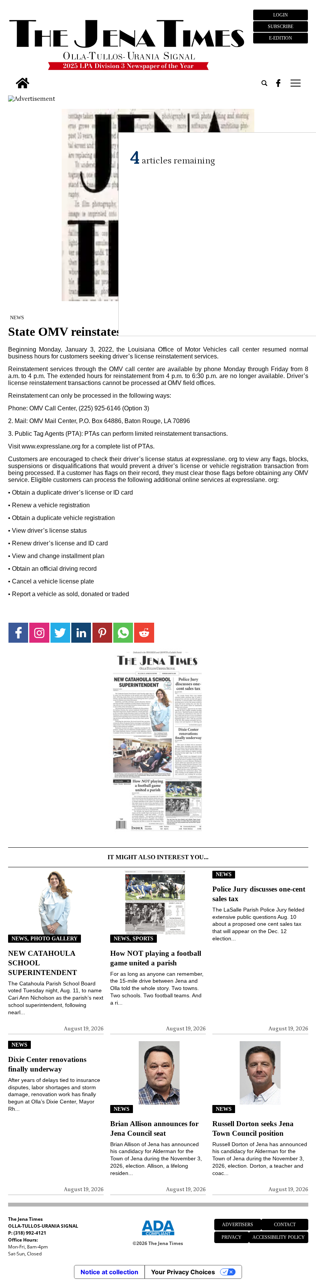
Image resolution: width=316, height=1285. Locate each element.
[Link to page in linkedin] (81, 632)
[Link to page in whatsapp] (123, 632)
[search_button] (264, 83)
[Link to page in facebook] (18, 632)
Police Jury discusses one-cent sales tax (258, 894)
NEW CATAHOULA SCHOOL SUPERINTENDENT (42, 963)
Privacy (232, 1237)
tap (295, 83)
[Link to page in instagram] (39, 632)
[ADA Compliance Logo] (158, 1236)
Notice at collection (109, 1272)
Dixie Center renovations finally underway (47, 1064)
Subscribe (280, 26)
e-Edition (280, 38)
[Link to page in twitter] (60, 632)
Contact (285, 1224)
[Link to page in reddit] (144, 632)
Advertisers (237, 1224)
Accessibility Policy (278, 1237)
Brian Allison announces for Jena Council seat (154, 1128)
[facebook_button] (278, 83)
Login (280, 15)
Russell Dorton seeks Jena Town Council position (253, 1128)
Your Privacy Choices (183, 1272)
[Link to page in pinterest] (102, 632)
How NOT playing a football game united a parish (155, 958)
